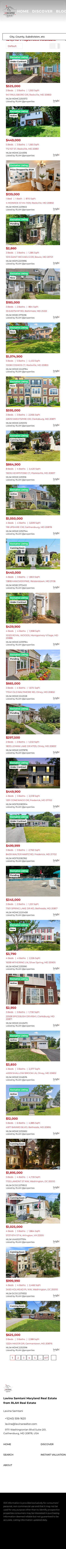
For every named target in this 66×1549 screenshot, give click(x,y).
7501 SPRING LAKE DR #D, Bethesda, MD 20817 (32, 908)
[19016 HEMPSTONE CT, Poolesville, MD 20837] (33, 446)
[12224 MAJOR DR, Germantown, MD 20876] (33, 1316)
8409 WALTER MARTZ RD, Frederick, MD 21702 (31, 854)
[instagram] (25, 1475)
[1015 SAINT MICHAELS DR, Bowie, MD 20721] (33, 229)
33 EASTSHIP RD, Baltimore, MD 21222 (26, 311)
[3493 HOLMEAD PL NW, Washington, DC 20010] (33, 1262)
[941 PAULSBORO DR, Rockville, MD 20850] (33, 67)
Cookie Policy (45, 1535)
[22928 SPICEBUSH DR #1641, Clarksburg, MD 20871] (33, 989)
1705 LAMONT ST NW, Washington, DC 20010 (30, 1181)
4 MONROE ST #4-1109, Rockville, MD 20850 (30, 202)
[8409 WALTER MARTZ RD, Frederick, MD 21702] (33, 827)
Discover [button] (42, 11)
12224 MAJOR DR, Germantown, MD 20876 (29, 1343)
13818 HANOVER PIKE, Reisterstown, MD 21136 (31, 581)
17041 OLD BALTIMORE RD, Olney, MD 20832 (30, 692)
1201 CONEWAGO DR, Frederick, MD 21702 (29, 800)
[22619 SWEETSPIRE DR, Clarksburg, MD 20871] (33, 391)
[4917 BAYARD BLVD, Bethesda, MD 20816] (33, 1100)
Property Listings (26, 1538)
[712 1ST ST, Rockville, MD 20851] (33, 121)
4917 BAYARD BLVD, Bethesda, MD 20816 (28, 1127)
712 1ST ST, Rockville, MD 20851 (22, 148)
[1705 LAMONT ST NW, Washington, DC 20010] (33, 1154)
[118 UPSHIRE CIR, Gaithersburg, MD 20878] (33, 500)
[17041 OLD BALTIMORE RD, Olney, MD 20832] (33, 665)
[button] (10, 11)
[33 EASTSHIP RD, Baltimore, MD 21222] (33, 283)
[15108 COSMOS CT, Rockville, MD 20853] (33, 338)
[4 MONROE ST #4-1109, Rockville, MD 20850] (33, 175)
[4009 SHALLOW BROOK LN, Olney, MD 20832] (33, 1046)
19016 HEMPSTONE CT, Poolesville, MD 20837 (30, 473)
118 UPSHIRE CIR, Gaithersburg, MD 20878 (29, 527)
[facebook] (6, 1475)
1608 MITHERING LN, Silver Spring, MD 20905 (31, 962)
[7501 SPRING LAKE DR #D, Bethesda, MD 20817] (33, 881)
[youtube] (34, 1475)
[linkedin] (16, 1475)
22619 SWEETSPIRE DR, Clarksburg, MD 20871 (31, 419)
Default (12, 46)
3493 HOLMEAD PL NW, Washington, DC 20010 (32, 1289)
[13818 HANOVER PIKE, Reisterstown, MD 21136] (33, 554)
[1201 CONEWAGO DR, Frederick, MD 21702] (33, 773)
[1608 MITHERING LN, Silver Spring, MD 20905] (33, 935)
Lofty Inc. (21, 1526)
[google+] (44, 1475)
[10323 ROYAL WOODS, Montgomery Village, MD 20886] (33, 608)
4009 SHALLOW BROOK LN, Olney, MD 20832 (31, 1073)
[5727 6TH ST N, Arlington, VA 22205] (33, 1208)
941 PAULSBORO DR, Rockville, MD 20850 (28, 94)
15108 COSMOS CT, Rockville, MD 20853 (27, 365)
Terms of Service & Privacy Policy (20, 1535)
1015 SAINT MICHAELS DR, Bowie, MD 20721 (29, 257)
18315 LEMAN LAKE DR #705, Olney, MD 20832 (31, 746)
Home (23, 11)
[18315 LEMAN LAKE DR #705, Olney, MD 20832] (33, 719)
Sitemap (40, 1538)
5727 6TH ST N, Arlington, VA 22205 (25, 1235)
